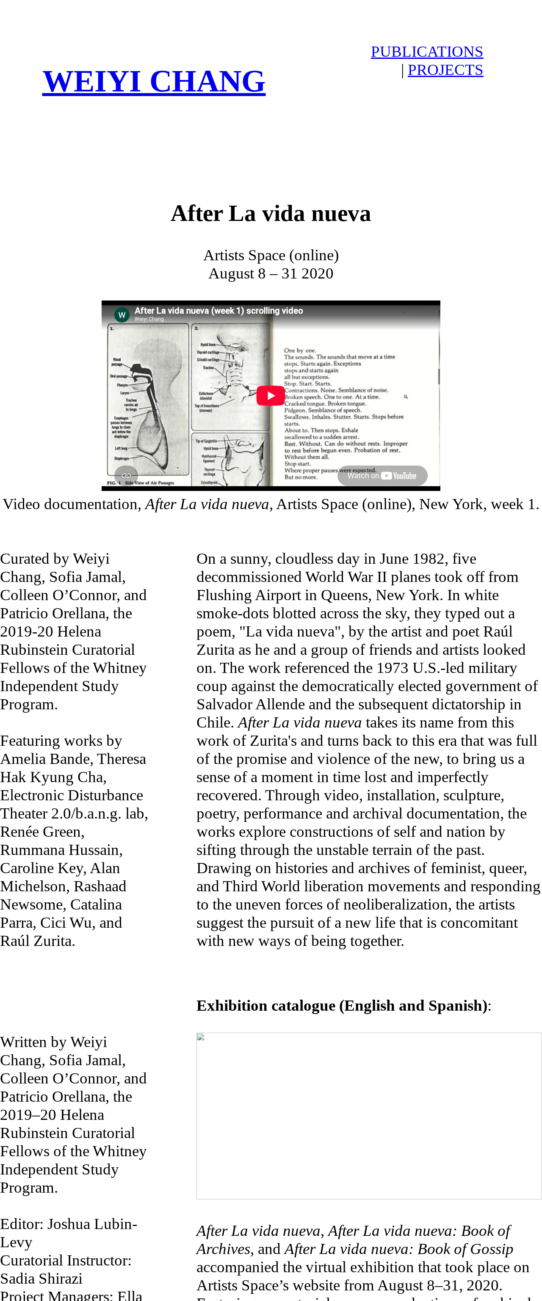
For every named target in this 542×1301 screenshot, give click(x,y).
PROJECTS (446, 69)
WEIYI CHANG (154, 80)
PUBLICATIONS (427, 51)
